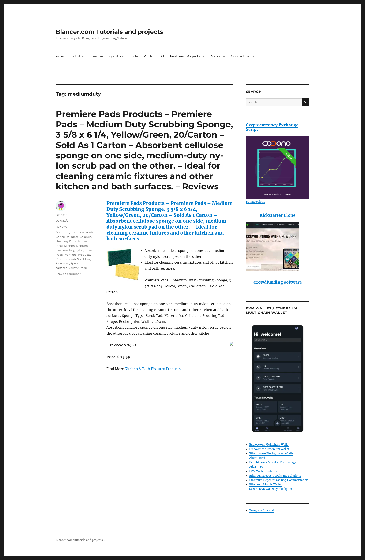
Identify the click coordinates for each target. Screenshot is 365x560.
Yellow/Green (78, 268)
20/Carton (62, 232)
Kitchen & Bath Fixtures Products (153, 369)
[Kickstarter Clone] (277, 246)
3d (162, 56)
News (215, 56)
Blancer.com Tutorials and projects (109, 31)
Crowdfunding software (277, 282)
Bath (89, 232)
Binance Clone (255, 201)
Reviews (61, 226)
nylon (79, 250)
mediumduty (65, 250)
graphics (116, 56)
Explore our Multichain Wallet (269, 444)
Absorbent (78, 232)
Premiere (70, 254)
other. (89, 250)
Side (59, 263)
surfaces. (62, 268)
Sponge (76, 263)
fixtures (82, 241)
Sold (66, 263)
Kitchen (69, 245)
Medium (82, 245)
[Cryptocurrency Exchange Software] (277, 167)
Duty (72, 241)
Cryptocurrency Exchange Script (272, 127)
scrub (72, 259)
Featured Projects (185, 56)
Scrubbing (84, 259)
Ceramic (85, 237)
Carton (60, 237)
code (134, 56)
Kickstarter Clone (278, 215)
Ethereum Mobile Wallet (265, 484)
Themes (97, 56)
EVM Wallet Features (263, 471)
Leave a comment (68, 273)
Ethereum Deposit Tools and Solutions (275, 475)
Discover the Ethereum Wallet (269, 449)
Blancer (61, 214)
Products (84, 254)
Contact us (240, 56)
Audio (149, 56)
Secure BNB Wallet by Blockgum (270, 489)
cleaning (62, 241)
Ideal (59, 245)
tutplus (77, 56)
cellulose (72, 237)
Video (60, 56)
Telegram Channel (261, 510)
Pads (59, 254)
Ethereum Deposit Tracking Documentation (278, 480)
